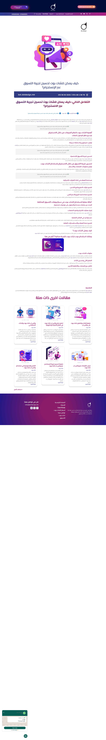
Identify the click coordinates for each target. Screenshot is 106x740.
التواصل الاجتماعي (54, 119)
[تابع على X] (87, 14)
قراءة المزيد (87, 341)
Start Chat (14, 728)
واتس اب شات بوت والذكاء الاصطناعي (27, 324)
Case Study (45, 13)
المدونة (51, 13)
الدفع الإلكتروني (19, 213)
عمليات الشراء (73, 213)
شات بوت (64, 113)
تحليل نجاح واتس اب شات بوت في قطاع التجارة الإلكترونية (54, 324)
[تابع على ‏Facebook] (90, 14)
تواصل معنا (38, 13)
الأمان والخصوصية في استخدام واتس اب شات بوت (26, 366)
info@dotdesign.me (31, 405)
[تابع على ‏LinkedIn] (81, 14)
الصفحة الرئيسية (69, 13)
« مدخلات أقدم (18, 389)
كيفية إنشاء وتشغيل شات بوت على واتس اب (80, 324)
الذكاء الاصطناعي (84, 182)
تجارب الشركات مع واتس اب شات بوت (81, 366)
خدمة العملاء (68, 225)
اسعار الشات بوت (60, 13)
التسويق (62, 418)
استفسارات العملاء (78, 225)
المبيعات (73, 121)
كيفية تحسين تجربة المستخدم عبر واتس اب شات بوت (53, 365)
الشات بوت (81, 121)
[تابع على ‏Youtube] (84, 14)
